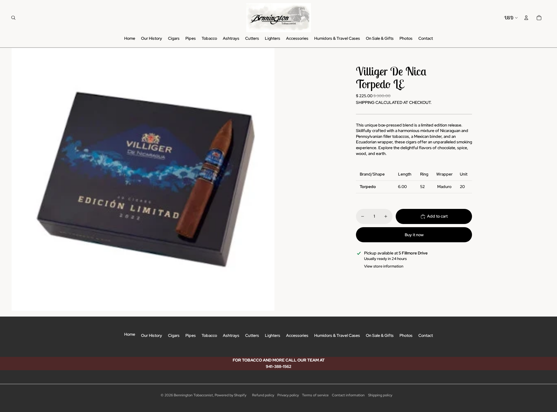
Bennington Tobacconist (193, 395)
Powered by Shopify (230, 395)
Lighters (272, 335)
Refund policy (263, 395)
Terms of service (315, 395)
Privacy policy (288, 395)
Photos (406, 335)
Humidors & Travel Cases (337, 335)
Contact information (348, 395)
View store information (383, 266)
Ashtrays (231, 335)
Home (129, 334)
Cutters (252, 335)
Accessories (297, 335)
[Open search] (13, 17)
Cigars (174, 335)
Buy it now (414, 234)
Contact (425, 335)
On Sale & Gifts (380, 335)
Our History (151, 335)
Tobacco (209, 335)
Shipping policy (380, 395)
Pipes (190, 335)
